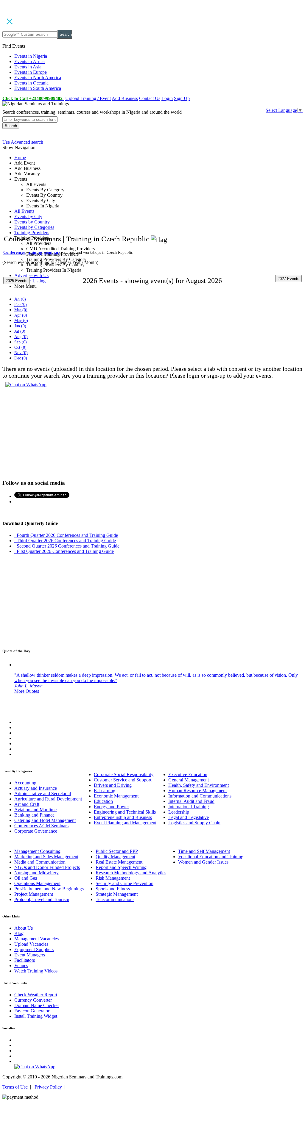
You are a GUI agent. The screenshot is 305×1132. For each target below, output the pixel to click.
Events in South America (37, 88)
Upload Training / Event (88, 98)
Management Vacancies (36, 938)
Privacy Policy (48, 1086)
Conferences (14, 252)
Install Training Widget (35, 1016)
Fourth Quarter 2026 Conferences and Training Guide (66, 535)
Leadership (178, 811)
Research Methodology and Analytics (131, 872)
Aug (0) (21, 336)
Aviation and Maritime (35, 809)
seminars (52, 252)
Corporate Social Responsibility (123, 774)
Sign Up (182, 98)
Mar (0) (20, 310)
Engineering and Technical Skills (125, 811)
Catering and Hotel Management (45, 820)
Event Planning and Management (125, 822)
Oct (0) (20, 347)
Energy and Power (111, 806)
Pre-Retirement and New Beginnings (49, 888)
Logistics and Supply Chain (194, 822)
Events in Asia (27, 66)
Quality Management (115, 856)
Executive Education (187, 774)
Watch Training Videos (35, 970)
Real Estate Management (119, 861)
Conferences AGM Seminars (41, 825)
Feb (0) (20, 304)
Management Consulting (37, 851)
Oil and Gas (25, 878)
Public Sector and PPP (117, 851)
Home (20, 157)
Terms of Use (15, 1086)
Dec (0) (20, 358)
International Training (188, 806)
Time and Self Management (204, 851)
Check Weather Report (35, 994)
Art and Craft (26, 804)
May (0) (21, 320)
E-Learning (104, 790)
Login (167, 98)
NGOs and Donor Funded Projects (47, 867)
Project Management (33, 894)
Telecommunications (115, 899)
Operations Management (37, 883)
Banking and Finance (34, 814)
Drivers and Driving (113, 785)
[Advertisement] (152, 200)
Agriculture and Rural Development (48, 798)
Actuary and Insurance (35, 788)
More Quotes (26, 691)
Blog (19, 933)
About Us (23, 928)
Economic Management (116, 795)
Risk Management (113, 878)
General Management (188, 779)
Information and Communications (199, 795)
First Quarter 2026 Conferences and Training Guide (64, 551)
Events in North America (37, 77)
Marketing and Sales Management (46, 856)
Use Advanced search (22, 142)
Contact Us (149, 98)
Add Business (125, 98)
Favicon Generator (31, 1010)
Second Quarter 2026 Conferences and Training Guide (66, 545)
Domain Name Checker (36, 1005)
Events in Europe (30, 72)
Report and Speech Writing (121, 867)
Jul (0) (19, 331)
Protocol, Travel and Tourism (41, 899)
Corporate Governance (35, 831)
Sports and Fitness (113, 888)
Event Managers (29, 954)
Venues (21, 965)
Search (66, 34)
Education (103, 801)
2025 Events (16, 281)
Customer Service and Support (122, 779)
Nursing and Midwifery (36, 872)
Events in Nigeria (30, 56)
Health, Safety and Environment (198, 785)
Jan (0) (20, 299)
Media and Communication (40, 861)
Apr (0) (20, 315)
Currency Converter (33, 1000)
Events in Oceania (31, 82)
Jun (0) (20, 326)
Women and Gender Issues (203, 861)
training (34, 252)
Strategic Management (117, 894)
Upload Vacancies (31, 944)
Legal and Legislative (188, 817)
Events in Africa (29, 61)
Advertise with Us (31, 275)
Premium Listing (30, 280)
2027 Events (288, 278)
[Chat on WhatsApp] (25, 384)
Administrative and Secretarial (42, 793)
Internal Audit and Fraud (191, 801)
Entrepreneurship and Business (123, 817)
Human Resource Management (197, 790)
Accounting (25, 782)
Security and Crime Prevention (124, 883)
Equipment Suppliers (34, 949)
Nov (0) (21, 353)
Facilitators (24, 960)
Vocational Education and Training (210, 856)
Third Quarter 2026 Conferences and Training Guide (65, 540)
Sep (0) (20, 342)
